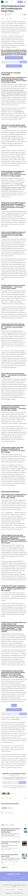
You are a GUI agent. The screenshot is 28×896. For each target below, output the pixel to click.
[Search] (25, 825)
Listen (25, 14)
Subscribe (20, 2)
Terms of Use (20, 785)
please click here (16, 719)
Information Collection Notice (15, 787)
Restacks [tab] (10, 808)
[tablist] (7, 808)
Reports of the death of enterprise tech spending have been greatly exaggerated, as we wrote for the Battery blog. (10, 834)
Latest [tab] (6, 825)
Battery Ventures (8, 13)
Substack (7, 893)
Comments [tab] (4, 808)
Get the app (20, 889)
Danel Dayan (9, 849)
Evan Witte (18, 836)
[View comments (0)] (7, 18)
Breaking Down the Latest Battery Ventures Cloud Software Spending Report (10, 830)
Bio (8, 82)
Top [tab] (2, 825)
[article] (14, 833)
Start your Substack (10, 889)
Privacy (15, 885)
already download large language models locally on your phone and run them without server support (14, 92)
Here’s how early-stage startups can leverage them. (9, 846)
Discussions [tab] (11, 825)
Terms (19, 885)
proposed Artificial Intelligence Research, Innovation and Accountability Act (13, 187)
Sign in (25, 2)
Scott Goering (10, 836)
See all (4, 867)
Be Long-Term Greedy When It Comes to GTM (9, 855)
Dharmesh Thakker (11, 848)
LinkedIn (12, 82)
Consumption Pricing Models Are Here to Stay (10, 842)
